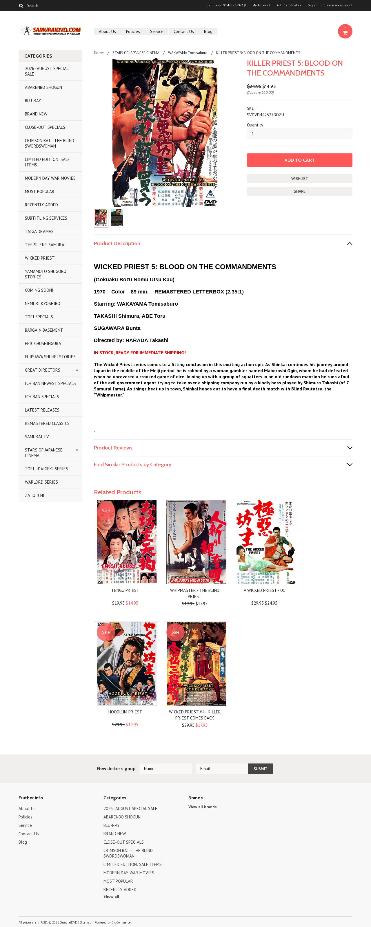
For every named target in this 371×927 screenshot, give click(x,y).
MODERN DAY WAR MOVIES (50, 178)
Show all (111, 896)
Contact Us (184, 31)
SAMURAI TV (37, 436)
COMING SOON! (39, 290)
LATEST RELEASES (42, 410)
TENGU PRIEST (125, 590)
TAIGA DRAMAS (39, 231)
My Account (261, 5)
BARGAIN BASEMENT (44, 330)
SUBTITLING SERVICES (46, 218)
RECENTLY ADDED (41, 205)
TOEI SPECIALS (39, 317)
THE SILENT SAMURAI (45, 244)
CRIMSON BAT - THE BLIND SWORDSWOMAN (49, 143)
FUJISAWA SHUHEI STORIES (50, 356)
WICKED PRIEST (40, 258)
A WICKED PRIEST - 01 (264, 590)
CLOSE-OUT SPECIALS (45, 127)
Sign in (313, 5)
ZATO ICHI (34, 495)
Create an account (337, 5)
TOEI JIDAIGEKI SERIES (46, 468)
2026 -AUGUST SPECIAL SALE (47, 71)
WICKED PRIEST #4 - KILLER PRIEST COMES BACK (195, 715)
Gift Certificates (289, 5)
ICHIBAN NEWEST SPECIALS (50, 383)
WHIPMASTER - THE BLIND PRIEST (194, 593)
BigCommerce (121, 922)
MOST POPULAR (39, 191)
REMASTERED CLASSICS (47, 423)
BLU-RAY (33, 100)
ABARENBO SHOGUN (43, 87)
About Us (107, 31)
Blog (208, 31)
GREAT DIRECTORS (42, 370)
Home (99, 52)
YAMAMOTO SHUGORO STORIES (45, 274)
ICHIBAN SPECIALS (42, 396)
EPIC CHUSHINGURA (43, 343)
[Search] (21, 5)
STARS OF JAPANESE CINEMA (44, 452)
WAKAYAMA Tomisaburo (188, 52)
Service (156, 31)
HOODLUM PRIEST (125, 712)
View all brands (202, 806)
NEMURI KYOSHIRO (42, 303)
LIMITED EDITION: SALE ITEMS (47, 162)
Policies (133, 31)
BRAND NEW (36, 114)
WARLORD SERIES (41, 482)
